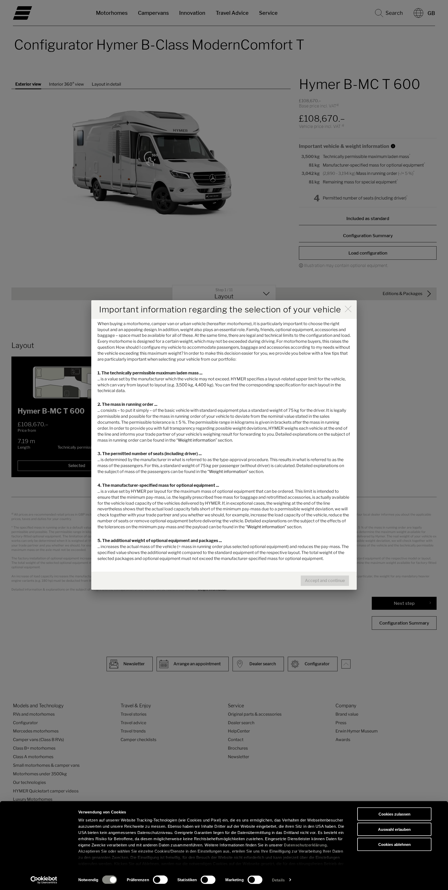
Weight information (196, 440)
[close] (348, 309)
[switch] (160, 879)
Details (278, 880)
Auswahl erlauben (394, 829)
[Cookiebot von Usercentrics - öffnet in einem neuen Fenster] (44, 880)
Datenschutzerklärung (305, 845)
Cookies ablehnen (394, 844)
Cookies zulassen (394, 814)
